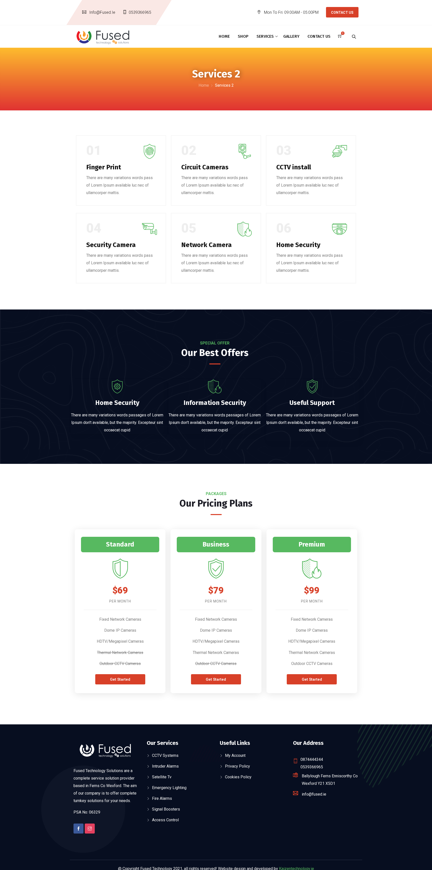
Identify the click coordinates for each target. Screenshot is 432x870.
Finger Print (103, 167)
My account (235, 755)
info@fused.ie (102, 12)
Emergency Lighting (169, 787)
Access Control (165, 820)
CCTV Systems (165, 755)
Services (265, 36)
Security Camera (111, 245)
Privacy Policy (237, 766)
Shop (243, 36)
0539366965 (140, 12)
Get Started (120, 679)
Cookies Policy (238, 777)
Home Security (298, 245)
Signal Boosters (166, 809)
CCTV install (293, 167)
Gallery (291, 36)
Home (224, 36)
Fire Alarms (162, 798)
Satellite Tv (162, 777)
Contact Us (342, 12)
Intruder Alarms (165, 766)
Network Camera (206, 245)
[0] (340, 36)
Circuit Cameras (204, 167)
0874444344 (311, 759)
